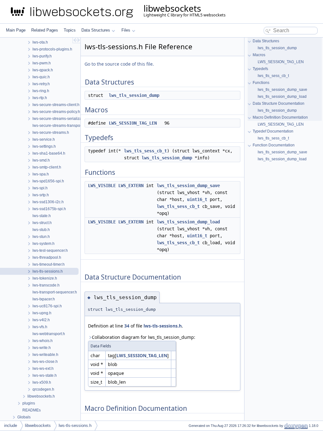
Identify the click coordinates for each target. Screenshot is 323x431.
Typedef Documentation (273, 131)
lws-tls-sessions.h (163, 326)
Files (125, 30)
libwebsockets (38, 425)
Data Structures (95, 30)
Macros (259, 55)
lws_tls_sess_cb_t (145, 150)
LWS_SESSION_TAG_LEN (133, 123)
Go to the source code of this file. (119, 64)
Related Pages (44, 30)
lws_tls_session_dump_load (188, 221)
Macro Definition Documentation (280, 117)
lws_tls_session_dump (134, 95)
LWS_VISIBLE (102, 185)
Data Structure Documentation (278, 103)
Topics (70, 30)
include (10, 425)
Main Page (16, 30)
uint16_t (197, 199)
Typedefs (260, 69)
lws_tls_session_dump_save (188, 185)
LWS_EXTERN (131, 185)
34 (126, 326)
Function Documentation (274, 145)
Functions (261, 82)
